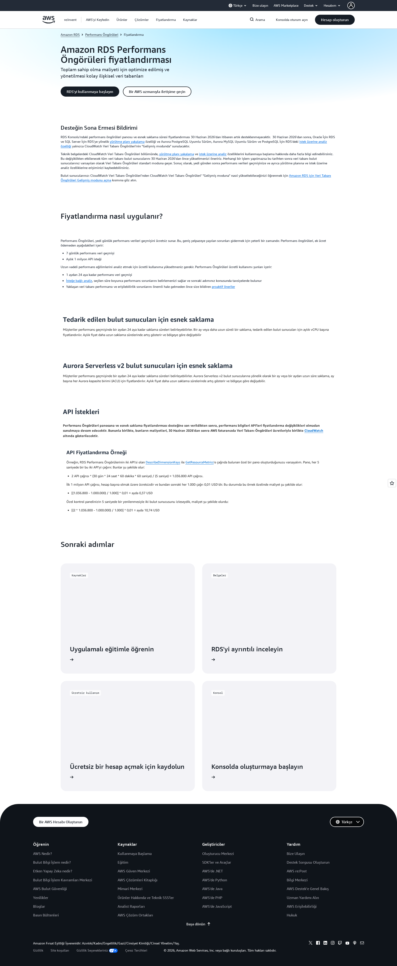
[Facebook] (318, 943)
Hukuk (292, 915)
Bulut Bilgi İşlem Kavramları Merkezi (62, 880)
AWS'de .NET (212, 871)
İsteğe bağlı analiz (79, 281)
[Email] (362, 943)
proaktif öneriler (223, 286)
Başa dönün (195, 924)
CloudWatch (313, 430)
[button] (97, 20)
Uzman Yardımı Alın (303, 897)
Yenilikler (40, 897)
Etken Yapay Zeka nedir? (52, 871)
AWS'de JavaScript (217, 906)
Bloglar (39, 906)
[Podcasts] (355, 943)
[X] (310, 943)
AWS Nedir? (42, 853)
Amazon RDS (70, 34)
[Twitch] (340, 943)
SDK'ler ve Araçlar (216, 862)
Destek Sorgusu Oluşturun (308, 862)
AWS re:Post (297, 871)
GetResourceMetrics (199, 462)
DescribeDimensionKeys (163, 462)
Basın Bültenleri (46, 915)
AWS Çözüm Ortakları (135, 915)
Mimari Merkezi (130, 888)
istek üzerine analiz (213, 154)
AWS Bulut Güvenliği (50, 888)
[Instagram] (333, 943)
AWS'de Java (212, 888)
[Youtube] (347, 943)
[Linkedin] (325, 943)
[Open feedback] (392, 483)
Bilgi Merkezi (297, 880)
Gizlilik (38, 950)
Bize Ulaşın (296, 853)
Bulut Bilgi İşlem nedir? (52, 862)
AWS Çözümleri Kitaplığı (137, 880)
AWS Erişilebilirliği (302, 906)
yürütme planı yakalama (127, 141)
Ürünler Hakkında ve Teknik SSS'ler (146, 897)
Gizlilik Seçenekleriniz (92, 950)
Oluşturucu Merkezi (218, 853)
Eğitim (123, 862)
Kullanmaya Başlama (135, 853)
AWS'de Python (214, 880)
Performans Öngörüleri (101, 34)
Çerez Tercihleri (136, 950)
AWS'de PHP (212, 897)
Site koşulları (60, 950)
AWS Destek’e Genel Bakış (308, 888)
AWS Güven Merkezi (134, 871)
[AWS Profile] (351, 5)
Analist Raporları (131, 906)
